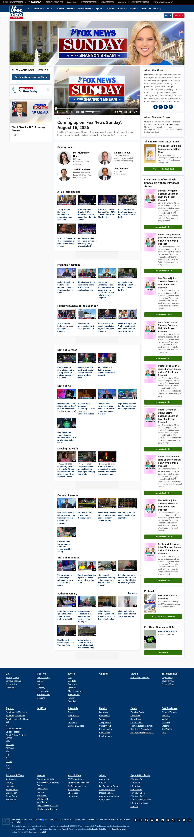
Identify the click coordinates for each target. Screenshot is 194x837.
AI (150, 9)
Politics (38, 9)
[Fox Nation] (71, 2)
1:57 (134, 507)
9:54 (94, 362)
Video (143, 9)
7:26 (134, 318)
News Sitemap (123, 819)
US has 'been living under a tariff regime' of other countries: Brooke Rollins (65, 287)
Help (83, 819)
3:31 (94, 507)
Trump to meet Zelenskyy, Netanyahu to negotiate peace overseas (64, 214)
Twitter (141, 820)
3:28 (94, 318)
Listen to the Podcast (163, 227)
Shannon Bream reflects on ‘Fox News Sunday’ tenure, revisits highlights (85, 616)
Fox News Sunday (28, 91)
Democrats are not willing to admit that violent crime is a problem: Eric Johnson (66, 518)
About (102, 775)
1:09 (73, 634)
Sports (99, 9)
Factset (65, 829)
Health (133, 9)
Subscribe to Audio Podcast (163, 617)
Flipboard (157, 820)
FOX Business (169, 708)
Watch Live (74, 775)
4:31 (94, 233)
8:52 (114, 398)
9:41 (73, 204)
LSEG (44, 832)
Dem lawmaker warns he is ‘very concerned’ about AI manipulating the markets (107, 409)
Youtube (152, 820)
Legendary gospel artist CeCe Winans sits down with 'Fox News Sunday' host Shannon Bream (65, 471)
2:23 (73, 536)
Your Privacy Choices (53, 819)
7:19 (114, 318)
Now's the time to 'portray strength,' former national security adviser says (85, 372)
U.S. (28, 9)
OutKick (110, 9)
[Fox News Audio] (88, 2)
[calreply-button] (48, 89)
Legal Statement (118, 829)
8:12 (114, 461)
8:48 (94, 398)
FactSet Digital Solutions (101, 829)
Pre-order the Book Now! (163, 169)
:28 (135, 606)
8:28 (73, 362)
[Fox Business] (54, 2)
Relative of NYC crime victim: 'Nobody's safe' (84, 515)
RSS (173, 820)
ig (171, 107)
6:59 (114, 570)
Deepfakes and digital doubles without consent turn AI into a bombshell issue (66, 437)
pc (166, 107)
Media (70, 9)
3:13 (114, 507)
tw (160, 107)
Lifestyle (121, 9)
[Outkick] (122, 2)
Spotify (184, 820)
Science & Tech (15, 775)
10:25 (73, 318)
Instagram (146, 820)
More (155, 9)
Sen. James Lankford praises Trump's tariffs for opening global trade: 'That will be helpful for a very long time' (106, 290)
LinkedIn (162, 820)
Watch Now (163, 653)
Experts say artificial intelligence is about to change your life (127, 406)
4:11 (134, 277)
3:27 (73, 461)
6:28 (114, 606)
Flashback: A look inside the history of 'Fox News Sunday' (127, 613)
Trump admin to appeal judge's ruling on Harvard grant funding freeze (65, 580)
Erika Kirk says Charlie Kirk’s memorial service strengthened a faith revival (87, 214)
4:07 (94, 606)
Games (41, 775)
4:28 (114, 204)
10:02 (94, 277)
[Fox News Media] (35, 2)
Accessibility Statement (106, 819)
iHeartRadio (189, 820)
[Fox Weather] (107, 2)
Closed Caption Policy (71, 819)
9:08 (73, 570)
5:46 (134, 204)
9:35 (73, 606)
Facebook (135, 820)
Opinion (60, 9)
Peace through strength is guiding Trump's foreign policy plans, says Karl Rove (65, 372)
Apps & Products (140, 775)
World (50, 9)
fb (155, 107)
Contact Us (91, 819)
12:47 (94, 204)
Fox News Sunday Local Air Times (31, 77)
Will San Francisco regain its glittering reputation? (126, 515)
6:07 (73, 507)
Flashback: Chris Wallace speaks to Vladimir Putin (65, 642)
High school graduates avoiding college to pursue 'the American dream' (106, 580)
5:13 (94, 461)
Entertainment (84, 9)
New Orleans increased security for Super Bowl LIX (86, 326)
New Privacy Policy (31, 819)
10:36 (73, 398)
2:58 (73, 427)
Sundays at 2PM (26, 88)
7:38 (114, 277)
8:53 (73, 277)
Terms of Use (17, 819)
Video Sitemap (17, 822)
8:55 (94, 570)
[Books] (163, 2)
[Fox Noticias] (140, 2)
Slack (168, 820)
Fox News (16, 12)
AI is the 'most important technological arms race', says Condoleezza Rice (86, 409)
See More (132, 593)
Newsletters (179, 820)
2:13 (134, 398)
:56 (94, 634)
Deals (134, 708)
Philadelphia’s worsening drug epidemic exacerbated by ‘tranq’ (64, 546)
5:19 (73, 233)
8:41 (114, 362)
